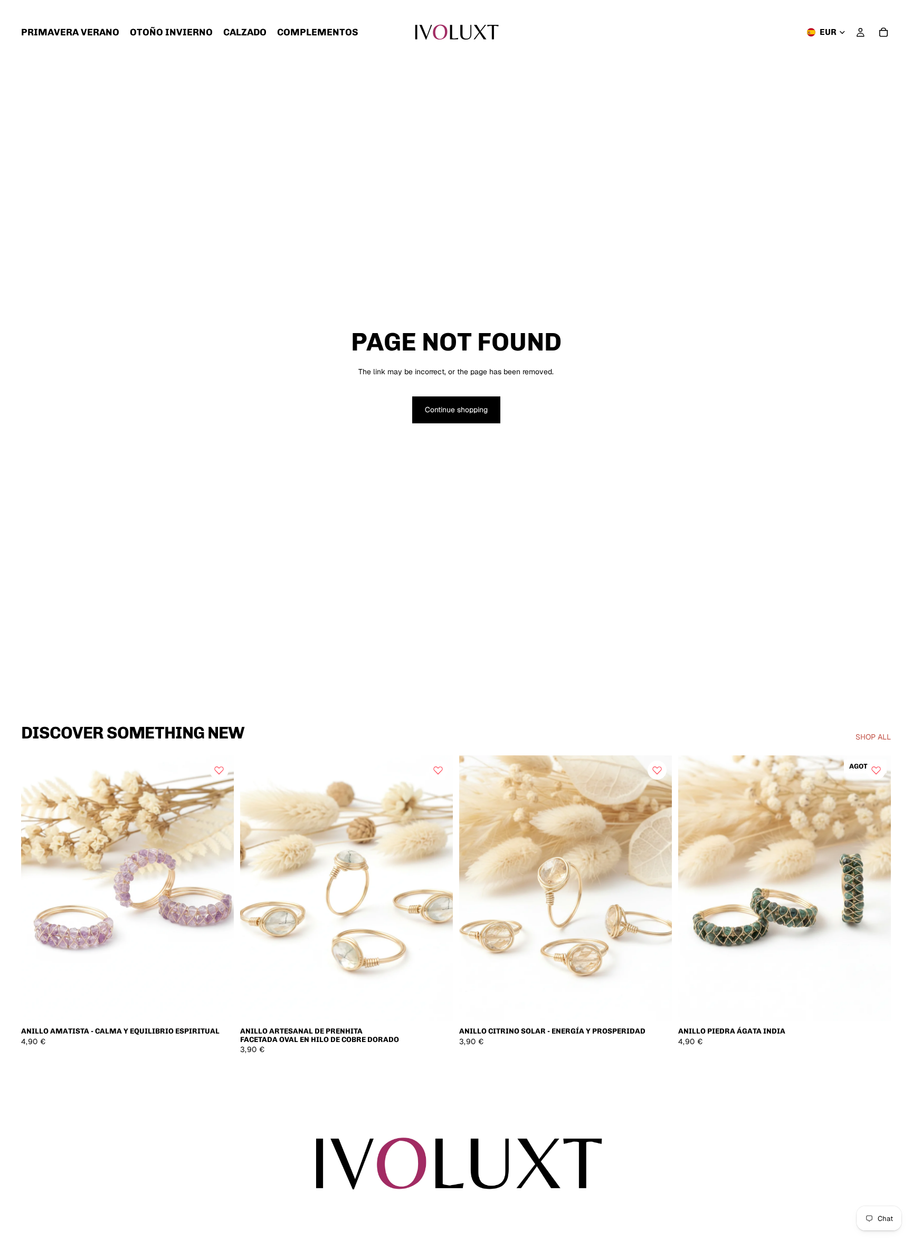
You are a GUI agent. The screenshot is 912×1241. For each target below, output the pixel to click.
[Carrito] (883, 32)
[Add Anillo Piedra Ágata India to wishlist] (876, 770)
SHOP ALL (873, 737)
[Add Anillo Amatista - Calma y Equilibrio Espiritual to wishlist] (219, 770)
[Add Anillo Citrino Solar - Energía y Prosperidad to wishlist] (657, 770)
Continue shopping (456, 409)
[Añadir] (217, 1005)
